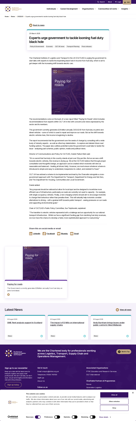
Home (7, 16)
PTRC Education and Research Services (101, 371)
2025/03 (20, 16)
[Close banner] (133, 392)
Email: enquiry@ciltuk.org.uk (48, 371)
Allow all (114, 395)
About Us (41, 381)
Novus (88, 384)
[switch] (57, 417)
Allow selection (114, 401)
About (110, 2)
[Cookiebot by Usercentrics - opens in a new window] (13, 417)
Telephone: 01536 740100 (47, 375)
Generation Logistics (94, 387)
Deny (114, 408)
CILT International (93, 375)
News (13, 16)
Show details (103, 417)
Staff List (40, 378)
